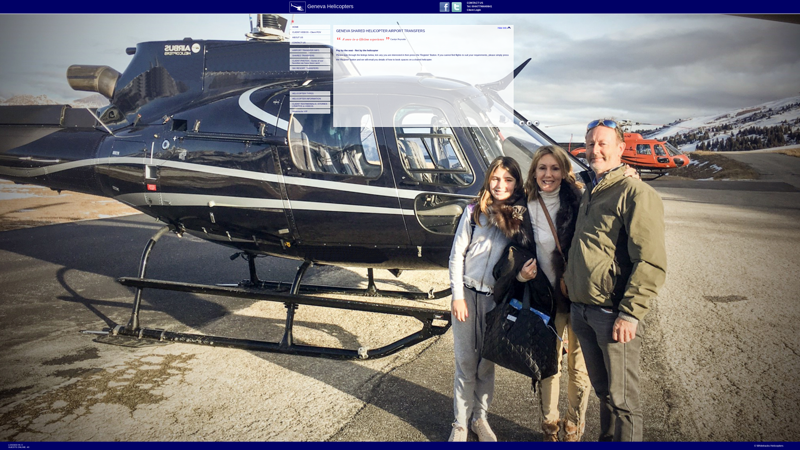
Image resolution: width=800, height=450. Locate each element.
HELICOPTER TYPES (303, 93)
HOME (295, 27)
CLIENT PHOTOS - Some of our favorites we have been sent (307, 62)
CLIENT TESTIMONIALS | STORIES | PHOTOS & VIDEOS (309, 105)
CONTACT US (299, 42)
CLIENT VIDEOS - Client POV (306, 32)
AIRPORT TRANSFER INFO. (306, 50)
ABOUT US (297, 37)
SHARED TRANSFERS (303, 55)
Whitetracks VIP (300, 111)
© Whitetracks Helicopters (768, 445)
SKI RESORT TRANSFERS (305, 68)
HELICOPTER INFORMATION (306, 99)
